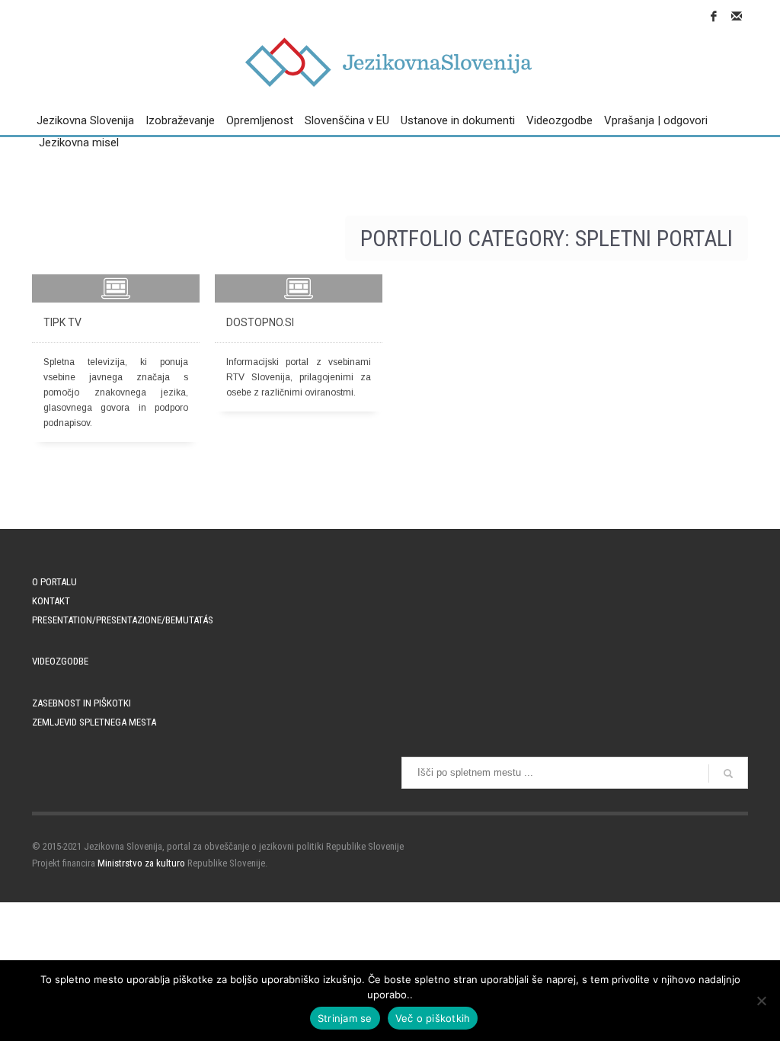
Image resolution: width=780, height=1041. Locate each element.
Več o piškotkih (433, 1018)
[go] (728, 774)
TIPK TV (62, 322)
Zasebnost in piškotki (81, 703)
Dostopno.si (260, 322)
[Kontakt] (736, 16)
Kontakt (51, 601)
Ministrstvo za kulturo (141, 863)
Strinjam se (345, 1018)
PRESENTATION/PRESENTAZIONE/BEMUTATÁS (122, 620)
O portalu (54, 582)
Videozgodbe (60, 661)
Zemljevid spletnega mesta (94, 722)
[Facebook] (713, 16)
